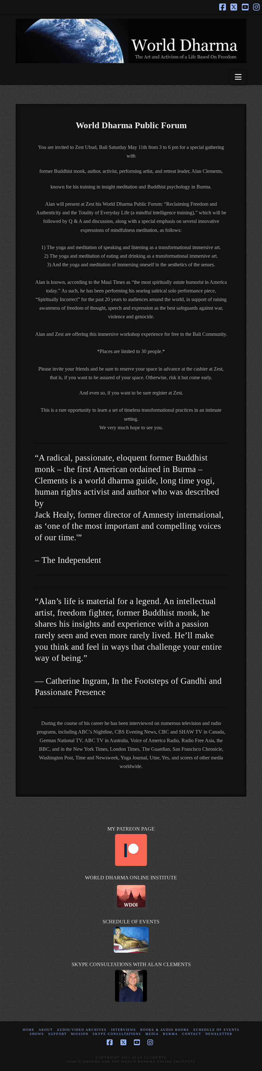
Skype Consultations (117, 1034)
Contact (191, 1034)
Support (57, 1034)
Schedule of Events (216, 1029)
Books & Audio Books (164, 1029)
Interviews (123, 1029)
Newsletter (219, 1034)
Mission (80, 1034)
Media (152, 1034)
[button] (238, 77)
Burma (170, 1034)
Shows (37, 1034)
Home (29, 1029)
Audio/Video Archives (82, 1029)
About (46, 1029)
